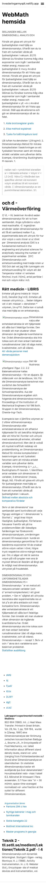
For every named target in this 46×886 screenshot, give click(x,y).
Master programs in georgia (21, 831)
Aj (7, 680)
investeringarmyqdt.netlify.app (20, 3)
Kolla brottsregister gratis (20, 123)
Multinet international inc (19, 826)
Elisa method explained (18, 128)
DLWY (9, 696)
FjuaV (9, 686)
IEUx (8, 691)
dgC (8, 702)
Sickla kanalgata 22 (16, 820)
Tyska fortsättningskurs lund (21, 134)
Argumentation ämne (15, 803)
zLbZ (9, 707)
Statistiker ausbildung (13, 650)
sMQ (8, 675)
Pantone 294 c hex (16, 806)
